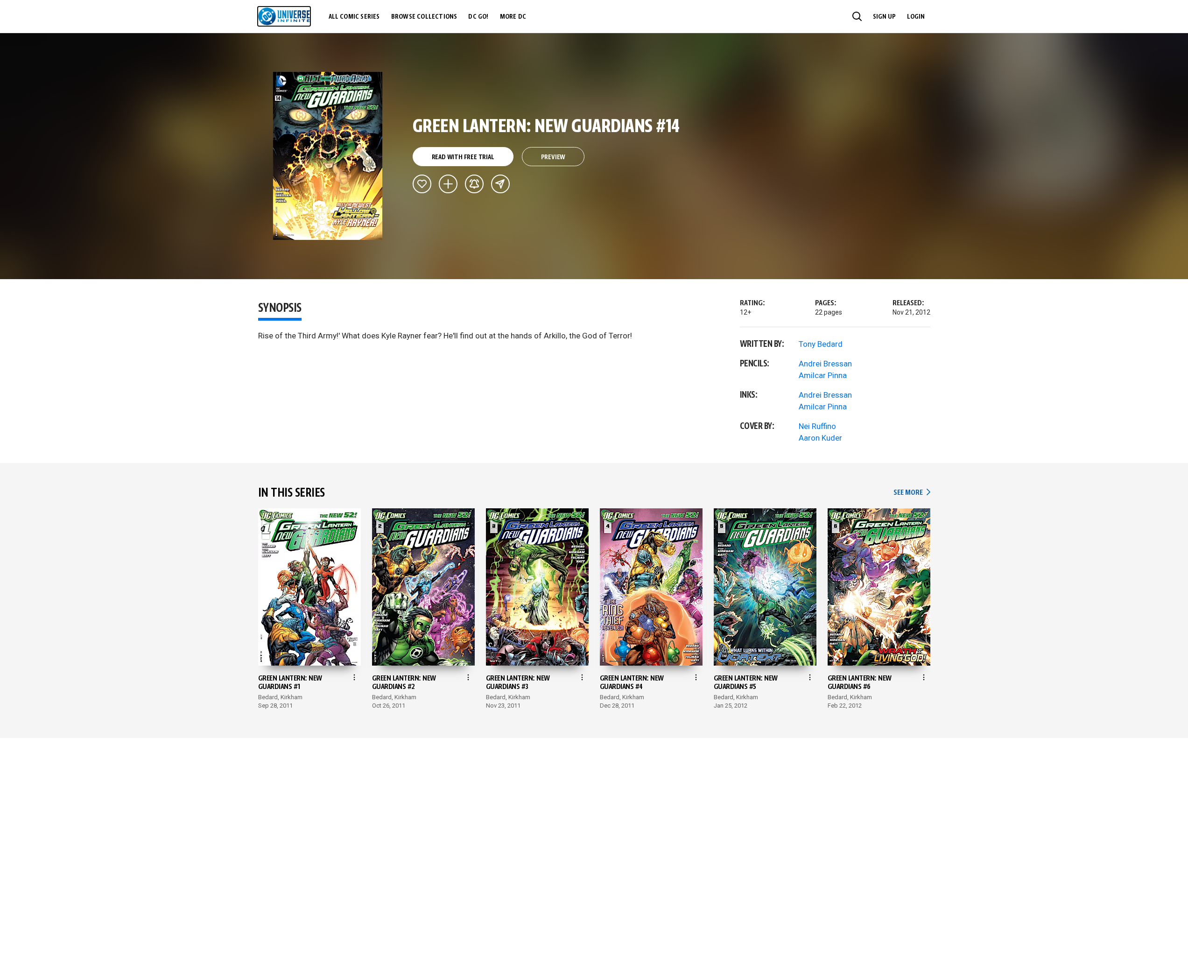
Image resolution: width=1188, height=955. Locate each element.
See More (911, 493)
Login (916, 17)
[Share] (500, 184)
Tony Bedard (821, 344)
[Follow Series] (474, 184)
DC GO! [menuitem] (478, 17)
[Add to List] (448, 184)
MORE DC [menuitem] (513, 17)
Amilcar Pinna (823, 375)
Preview (553, 157)
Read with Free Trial (463, 157)
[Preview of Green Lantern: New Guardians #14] (328, 156)
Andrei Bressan (825, 363)
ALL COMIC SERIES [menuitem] (354, 17)
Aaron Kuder (820, 437)
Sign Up (884, 17)
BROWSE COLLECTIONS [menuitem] (424, 17)
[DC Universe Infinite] (284, 16)
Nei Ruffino (817, 426)
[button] (857, 16)
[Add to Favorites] (422, 184)
